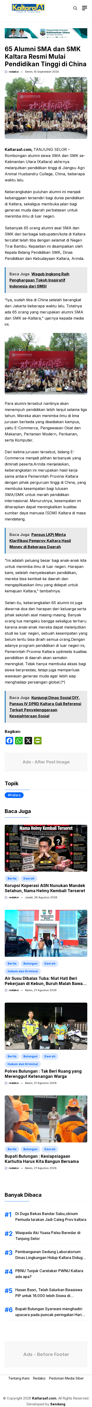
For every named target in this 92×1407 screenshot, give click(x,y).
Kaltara (15, 795)
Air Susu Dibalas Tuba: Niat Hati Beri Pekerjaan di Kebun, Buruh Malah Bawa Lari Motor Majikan (44, 983)
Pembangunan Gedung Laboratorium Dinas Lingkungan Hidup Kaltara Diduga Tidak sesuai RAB (50, 1257)
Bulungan (30, 963)
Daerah (28, 878)
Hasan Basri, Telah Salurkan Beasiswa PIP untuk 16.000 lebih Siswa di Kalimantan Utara (48, 1295)
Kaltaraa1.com (44, 1398)
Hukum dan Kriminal (23, 971)
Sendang (57, 1404)
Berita (12, 878)
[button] (75, 8)
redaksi (14, 71)
